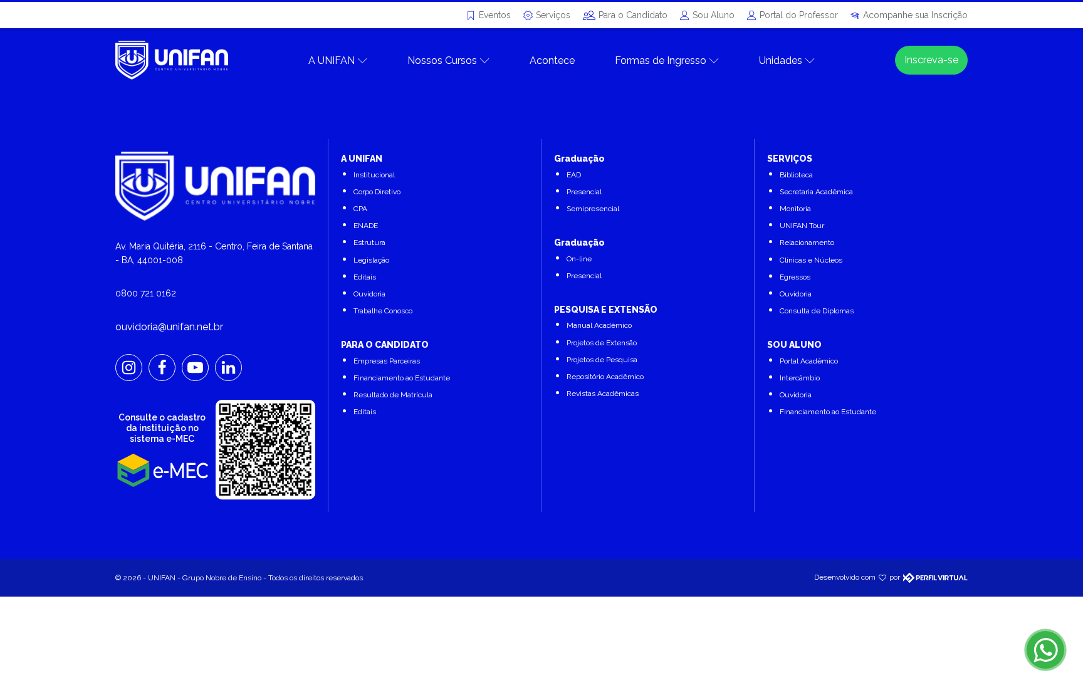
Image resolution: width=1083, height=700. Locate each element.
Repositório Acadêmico (605, 376)
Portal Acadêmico (809, 361)
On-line (579, 258)
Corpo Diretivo (376, 191)
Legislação (371, 260)
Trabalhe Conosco (382, 310)
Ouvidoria (369, 294)
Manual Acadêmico (599, 325)
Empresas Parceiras (386, 361)
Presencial (584, 191)
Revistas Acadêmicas (603, 393)
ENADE (365, 225)
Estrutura (369, 242)
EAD (574, 174)
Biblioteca (796, 174)
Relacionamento (807, 242)
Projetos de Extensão (602, 342)
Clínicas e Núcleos (811, 260)
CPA (360, 208)
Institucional (374, 174)
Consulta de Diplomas (817, 310)
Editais (364, 277)
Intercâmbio (800, 378)
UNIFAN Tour (802, 225)
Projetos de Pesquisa (602, 359)
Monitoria (795, 208)
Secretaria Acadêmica (816, 191)
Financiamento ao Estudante (401, 378)
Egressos (795, 277)
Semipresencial (593, 208)
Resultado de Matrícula (392, 394)
